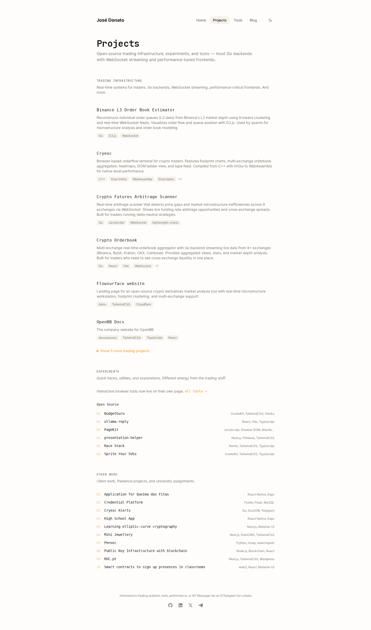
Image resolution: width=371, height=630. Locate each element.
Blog (253, 20)
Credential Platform (123, 502)
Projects (220, 20)
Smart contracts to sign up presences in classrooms (154, 567)
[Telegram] (200, 605)
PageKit (111, 430)
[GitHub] (170, 605)
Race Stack (114, 446)
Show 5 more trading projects (124, 351)
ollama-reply (116, 421)
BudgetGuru (114, 413)
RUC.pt (110, 559)
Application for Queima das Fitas (136, 494)
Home (201, 20)
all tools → (196, 391)
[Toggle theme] (270, 20)
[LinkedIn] (180, 605)
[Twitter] (190, 605)
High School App (119, 518)
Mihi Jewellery (118, 535)
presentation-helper (123, 438)
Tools (238, 20)
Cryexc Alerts (117, 510)
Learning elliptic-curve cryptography (140, 526)
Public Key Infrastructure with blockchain (145, 551)
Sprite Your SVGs (120, 454)
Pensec (110, 543)
